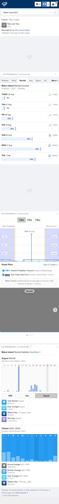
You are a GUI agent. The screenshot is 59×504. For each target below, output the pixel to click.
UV (45, 80)
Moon (38, 80)
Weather (5, 80)
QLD (14, 88)
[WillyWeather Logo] (6, 4)
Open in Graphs (49, 264)
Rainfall (22, 80)
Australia (5, 88)
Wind (14, 80)
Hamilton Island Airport (21, 30)
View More (34, 352)
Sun (31, 80)
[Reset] (50, 12)
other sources (20, 492)
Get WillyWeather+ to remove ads (16, 74)
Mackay (21, 88)
